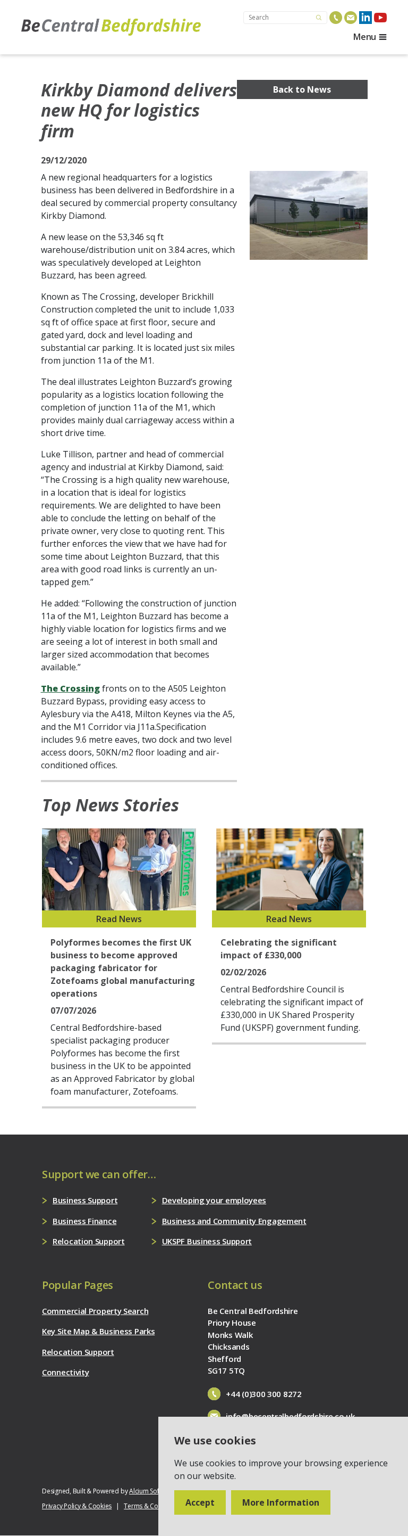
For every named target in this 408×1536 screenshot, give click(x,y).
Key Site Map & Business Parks (98, 1331)
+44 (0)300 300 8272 (263, 1394)
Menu (364, 37)
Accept (200, 1502)
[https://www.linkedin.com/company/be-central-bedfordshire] (365, 17)
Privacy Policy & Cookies (77, 1505)
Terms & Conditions (153, 1505)
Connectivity (65, 1372)
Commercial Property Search (95, 1310)
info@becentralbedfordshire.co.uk (290, 1416)
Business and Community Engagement (234, 1220)
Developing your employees (214, 1200)
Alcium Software (152, 1491)
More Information (280, 1502)
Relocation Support (89, 1241)
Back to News (302, 89)
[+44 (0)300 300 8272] (335, 17)
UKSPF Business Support (207, 1241)
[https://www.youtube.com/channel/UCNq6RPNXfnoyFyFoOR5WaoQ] (380, 17)
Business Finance (84, 1220)
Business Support (85, 1200)
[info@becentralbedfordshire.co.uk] (350, 17)
